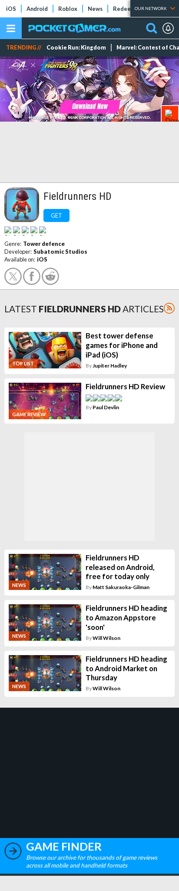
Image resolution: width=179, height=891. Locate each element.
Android (37, 8)
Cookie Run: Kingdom (76, 47)
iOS (11, 8)
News (95, 8)
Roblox (67, 8)
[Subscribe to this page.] (169, 308)
